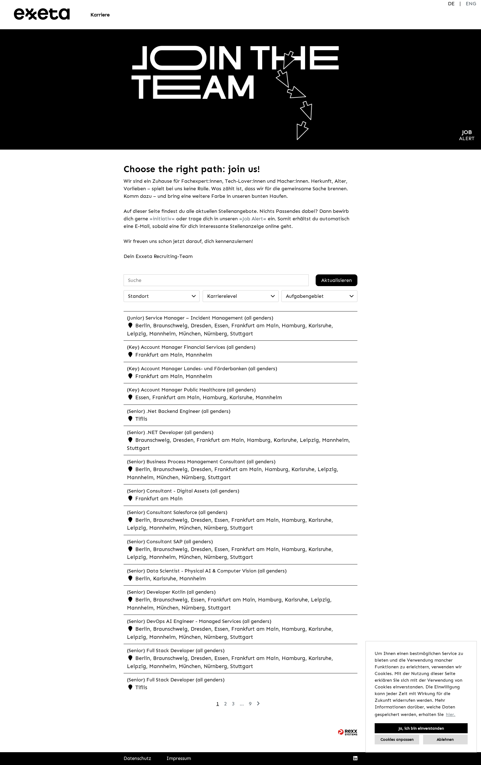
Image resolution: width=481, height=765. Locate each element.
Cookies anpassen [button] (397, 739)
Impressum (178, 758)
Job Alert (252, 219)
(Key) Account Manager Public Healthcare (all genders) (191, 390)
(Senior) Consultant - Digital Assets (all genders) (183, 491)
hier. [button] (450, 714)
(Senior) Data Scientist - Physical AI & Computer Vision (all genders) (207, 571)
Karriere (100, 15)
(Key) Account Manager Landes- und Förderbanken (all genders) (202, 369)
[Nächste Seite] (258, 704)
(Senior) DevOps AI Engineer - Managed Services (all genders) (199, 621)
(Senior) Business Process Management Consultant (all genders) (201, 462)
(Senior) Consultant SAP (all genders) (170, 542)
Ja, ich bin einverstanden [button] (421, 728)
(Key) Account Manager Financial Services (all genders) (191, 347)
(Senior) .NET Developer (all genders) (170, 432)
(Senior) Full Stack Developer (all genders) (176, 650)
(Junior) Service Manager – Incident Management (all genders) (200, 318)
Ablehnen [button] (445, 739)
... (242, 704)
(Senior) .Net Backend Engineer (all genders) (178, 411)
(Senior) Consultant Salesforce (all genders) (177, 512)
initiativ (162, 219)
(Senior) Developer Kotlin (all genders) (171, 592)
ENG (471, 4)
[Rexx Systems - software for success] (347, 732)
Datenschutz (137, 758)
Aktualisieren (336, 280)
